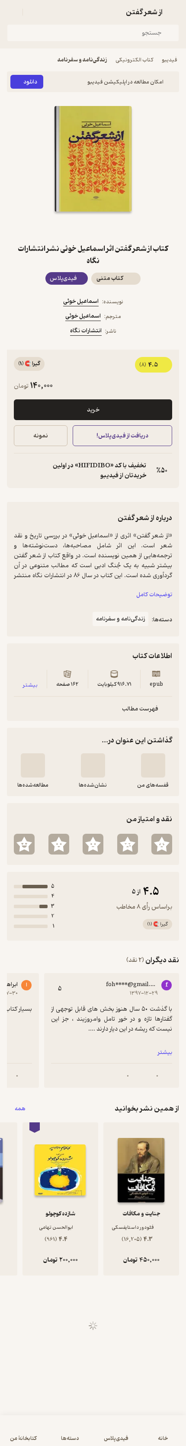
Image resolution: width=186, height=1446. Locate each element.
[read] (33, 765)
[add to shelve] (153, 765)
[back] (174, 12)
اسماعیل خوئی (81, 301)
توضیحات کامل (154, 594)
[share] (72, 227)
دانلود (30, 82)
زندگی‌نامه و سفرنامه (82, 59)
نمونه (40, 435)
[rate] (161, 844)
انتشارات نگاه (86, 330)
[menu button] (12, 12)
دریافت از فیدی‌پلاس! (122, 435)
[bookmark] (113, 227)
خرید (93, 410)
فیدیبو (169, 60)
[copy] (21, 471)
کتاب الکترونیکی (134, 60)
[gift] (93, 227)
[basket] (33, 12)
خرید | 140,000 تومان (49, 1435)
